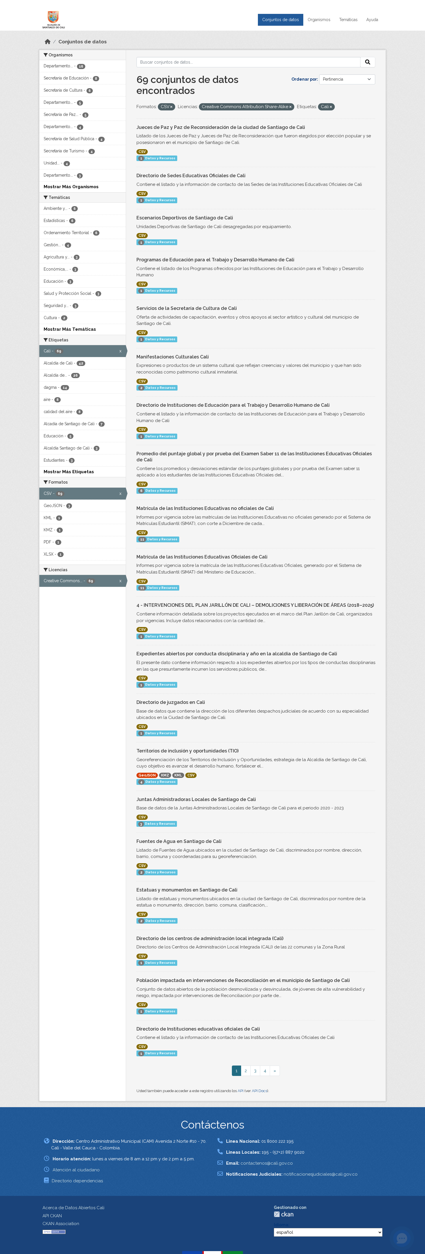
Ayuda (372, 19)
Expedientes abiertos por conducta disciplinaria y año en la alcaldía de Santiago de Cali (236, 653)
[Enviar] (367, 62)
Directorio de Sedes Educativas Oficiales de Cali (190, 175)
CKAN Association (60, 1223)
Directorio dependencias (77, 1180)
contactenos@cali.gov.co (267, 1163)
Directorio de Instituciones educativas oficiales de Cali (198, 1029)
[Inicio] (48, 42)
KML (178, 775)
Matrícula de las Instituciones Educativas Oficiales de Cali (201, 557)
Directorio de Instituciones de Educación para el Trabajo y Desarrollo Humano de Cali (233, 405)
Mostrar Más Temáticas (70, 329)
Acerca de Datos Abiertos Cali (73, 1207)
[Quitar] (171, 107)
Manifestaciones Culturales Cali (172, 357)
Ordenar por (304, 79)
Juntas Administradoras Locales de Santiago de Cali (196, 799)
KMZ (165, 775)
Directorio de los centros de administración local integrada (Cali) (209, 938)
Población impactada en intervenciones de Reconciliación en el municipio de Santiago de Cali (243, 980)
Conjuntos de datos (280, 19)
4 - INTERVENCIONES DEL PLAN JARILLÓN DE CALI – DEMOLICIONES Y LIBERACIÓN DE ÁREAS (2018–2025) (255, 605)
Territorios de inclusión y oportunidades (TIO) (187, 751)
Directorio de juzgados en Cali (170, 702)
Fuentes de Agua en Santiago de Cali (178, 841)
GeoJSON (147, 775)
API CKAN (52, 1215)
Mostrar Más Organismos (71, 186)
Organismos (319, 19)
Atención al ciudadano (76, 1169)
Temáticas (348, 19)
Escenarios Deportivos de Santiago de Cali (184, 218)
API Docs (259, 1091)
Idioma (281, 1224)
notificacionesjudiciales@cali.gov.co (321, 1174)
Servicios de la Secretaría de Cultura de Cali (186, 308)
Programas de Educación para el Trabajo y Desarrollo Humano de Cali (215, 259)
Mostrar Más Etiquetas (69, 471)
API (240, 1091)
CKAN (283, 1214)
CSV (142, 152)
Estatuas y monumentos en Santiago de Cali (186, 890)
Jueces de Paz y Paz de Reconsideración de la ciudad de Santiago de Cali (220, 127)
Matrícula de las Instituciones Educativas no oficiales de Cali (205, 508)
